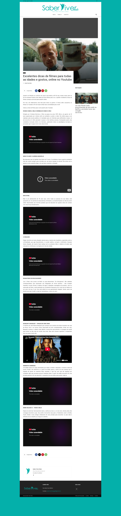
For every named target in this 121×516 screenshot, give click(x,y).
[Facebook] (97, 1)
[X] (39, 90)
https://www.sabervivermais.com (39, 471)
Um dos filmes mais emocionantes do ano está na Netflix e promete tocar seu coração (85, 108)
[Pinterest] (42, 90)
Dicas (24, 72)
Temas (59, 14)
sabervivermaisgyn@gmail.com (54, 491)
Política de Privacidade (79, 495)
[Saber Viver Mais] (60, 7)
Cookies (87, 495)
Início (54, 14)
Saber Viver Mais (28, 83)
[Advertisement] (60, 27)
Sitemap (91, 495)
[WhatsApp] (46, 90)
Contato (66, 14)
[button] (96, 14)
